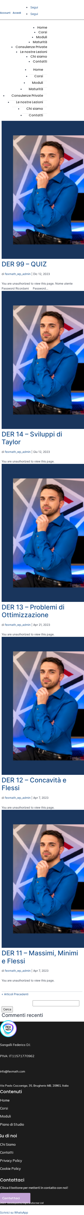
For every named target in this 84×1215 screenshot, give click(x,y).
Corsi (38, 76)
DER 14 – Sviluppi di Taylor (32, 438)
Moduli (37, 82)
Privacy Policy (11, 1160)
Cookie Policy (10, 1168)
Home (38, 69)
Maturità (36, 89)
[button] (14, 1212)
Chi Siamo (8, 1144)
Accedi (17, 13)
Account (5, 13)
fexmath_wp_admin (18, 274)
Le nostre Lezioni (29, 102)
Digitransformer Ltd (33, 1202)
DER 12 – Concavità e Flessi (34, 784)
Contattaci (11, 1198)
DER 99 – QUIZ (24, 264)
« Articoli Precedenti (15, 994)
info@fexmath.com (12, 1071)
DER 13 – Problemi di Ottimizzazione (33, 611)
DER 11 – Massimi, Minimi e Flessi (40, 957)
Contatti (40, 61)
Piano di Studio (12, 1124)
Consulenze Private (27, 95)
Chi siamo (34, 108)
